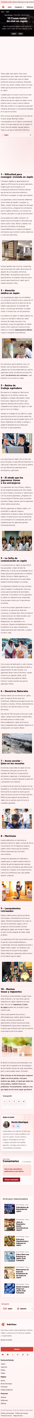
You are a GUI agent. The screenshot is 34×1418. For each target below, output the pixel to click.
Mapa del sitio (18, 1415)
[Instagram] (18, 1355)
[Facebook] (8, 1355)
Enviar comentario (11, 1180)
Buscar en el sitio (6, 1340)
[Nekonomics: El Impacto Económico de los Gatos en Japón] (9, 1272)
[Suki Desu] (3, 7)
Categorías (18, 7)
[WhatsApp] (28, 1355)
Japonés (4, 1367)
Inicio (10, 7)
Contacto (4, 1387)
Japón (7, 11)
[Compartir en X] (9, 1101)
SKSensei (4, 1400)
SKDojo (3, 1403)
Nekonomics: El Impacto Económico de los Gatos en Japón (22, 1273)
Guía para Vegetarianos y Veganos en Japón (22, 1242)
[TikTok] (23, 1355)
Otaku (3, 1370)
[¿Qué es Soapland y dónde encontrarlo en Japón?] (9, 1225)
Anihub (3, 1397)
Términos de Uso (6, 1415)
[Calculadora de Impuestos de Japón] (9, 1209)
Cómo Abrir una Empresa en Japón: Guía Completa (22, 1257)
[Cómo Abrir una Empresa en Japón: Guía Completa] (9, 1256)
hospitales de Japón (11, 297)
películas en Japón (7, 929)
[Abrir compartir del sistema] (5, 1101)
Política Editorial (6, 1390)
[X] (13, 1355)
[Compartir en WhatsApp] (19, 1101)
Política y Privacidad (7, 1413)
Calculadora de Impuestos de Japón (22, 1209)
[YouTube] (3, 1355)
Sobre (3, 1381)
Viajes (3, 1373)
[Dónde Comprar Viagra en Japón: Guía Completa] (9, 1288)
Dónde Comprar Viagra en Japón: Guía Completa (22, 1290)
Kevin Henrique (9, 15)
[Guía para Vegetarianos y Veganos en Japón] (9, 1241)
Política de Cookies (21, 1413)
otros (20, 33)
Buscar (17, 1349)
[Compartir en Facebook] (14, 1101)
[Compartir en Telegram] (24, 1101)
